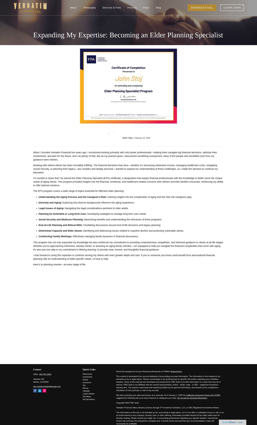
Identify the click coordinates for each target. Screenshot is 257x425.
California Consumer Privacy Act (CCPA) (203, 395)
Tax (84, 385)
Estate (85, 380)
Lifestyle (86, 391)
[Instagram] (44, 390)
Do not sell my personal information (192, 398)
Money (85, 388)
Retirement (87, 374)
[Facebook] (35, 390)
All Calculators (89, 399)
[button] (73, 7)
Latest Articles (89, 394)
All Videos (87, 396)
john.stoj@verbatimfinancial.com (47, 386)
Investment (87, 377)
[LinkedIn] (39, 390)
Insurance (87, 382)
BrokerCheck (176, 371)
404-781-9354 (45, 374)
